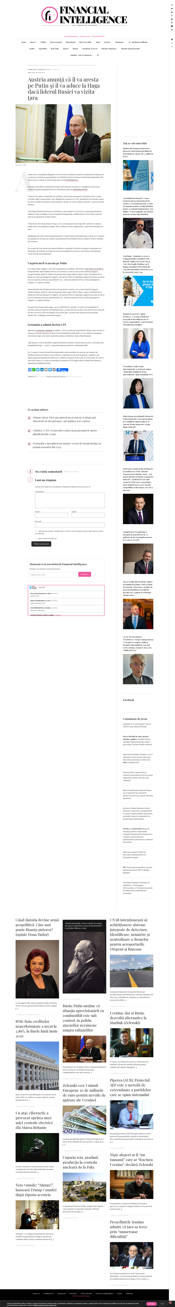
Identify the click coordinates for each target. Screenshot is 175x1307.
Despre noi (36, 1293)
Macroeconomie (56, 42)
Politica (43, 42)
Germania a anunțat (44, 330)
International (70, 42)
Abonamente (62, 1293)
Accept (151, 1304)
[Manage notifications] (170, 1302)
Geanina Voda (32, 69)
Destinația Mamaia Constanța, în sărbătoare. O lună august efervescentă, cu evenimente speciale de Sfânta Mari (138, 887)
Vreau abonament (71, 36)
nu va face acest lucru (94, 269)
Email (74, 512)
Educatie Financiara (109, 49)
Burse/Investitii (85, 42)
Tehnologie (120, 42)
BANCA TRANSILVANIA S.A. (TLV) (44, 600)
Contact (119, 1293)
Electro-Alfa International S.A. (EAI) (44, 593)
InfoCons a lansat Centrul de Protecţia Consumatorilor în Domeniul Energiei (134, 855)
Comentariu (40, 491)
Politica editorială (86, 1293)
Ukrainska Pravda (80, 189)
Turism (75, 49)
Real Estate (55, 49)
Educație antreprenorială (130, 49)
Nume (37, 512)
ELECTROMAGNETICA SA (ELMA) (44, 608)
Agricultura (43, 49)
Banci (98, 42)
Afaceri (33, 42)
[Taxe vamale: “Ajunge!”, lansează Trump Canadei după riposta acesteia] (172, 47)
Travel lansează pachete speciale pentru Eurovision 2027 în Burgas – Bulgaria (137, 870)
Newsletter (73, 1293)
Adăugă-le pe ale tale (71, 471)
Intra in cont (85, 36)
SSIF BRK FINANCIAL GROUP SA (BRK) (45, 615)
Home (24, 42)
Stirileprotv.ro (72, 180)
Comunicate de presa (89, 49)
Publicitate (129, 1293)
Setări (162, 1304)
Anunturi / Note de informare (81, 55)
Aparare (66, 49)
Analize (32, 49)
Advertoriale (77, 999)
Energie (107, 42)
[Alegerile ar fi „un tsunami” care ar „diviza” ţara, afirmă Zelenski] (172, 43)
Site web (38, 521)
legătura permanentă (74, 376)
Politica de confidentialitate (104, 1293)
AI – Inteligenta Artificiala (138, 42)
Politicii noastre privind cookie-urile (44, 1305)
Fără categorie (30, 1106)
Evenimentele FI (98, 36)
